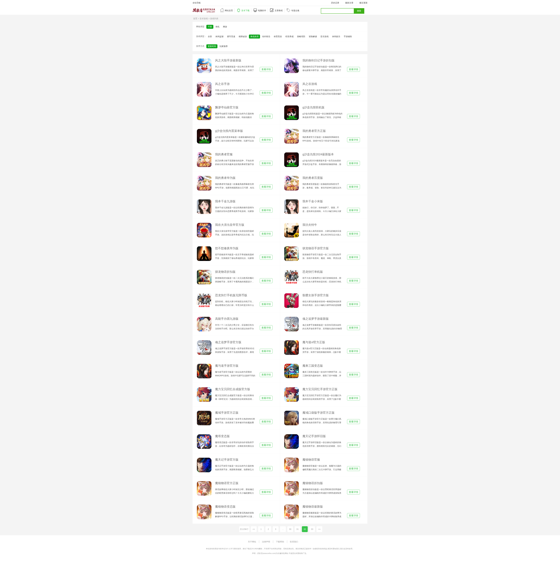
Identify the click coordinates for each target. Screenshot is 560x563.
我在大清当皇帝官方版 (229, 224)
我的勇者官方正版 (314, 130)
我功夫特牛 (309, 224)
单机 (217, 27)
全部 (210, 36)
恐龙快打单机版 (312, 271)
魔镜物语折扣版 (312, 483)
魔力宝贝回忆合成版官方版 (232, 389)
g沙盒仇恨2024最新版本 (318, 154)
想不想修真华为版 (226, 248)
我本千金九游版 (225, 201)
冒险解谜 (313, 36)
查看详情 (266, 69)
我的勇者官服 (224, 154)
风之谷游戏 (309, 83)
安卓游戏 (204, 18)
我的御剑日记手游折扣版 (318, 60)
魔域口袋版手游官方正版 (318, 412)
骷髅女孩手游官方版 (315, 295)
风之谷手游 (222, 83)
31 (297, 529)
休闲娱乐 (336, 36)
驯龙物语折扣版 (225, 271)
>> (319, 529)
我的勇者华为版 (225, 177)
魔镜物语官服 (311, 459)
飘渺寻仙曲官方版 (226, 107)
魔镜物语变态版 (225, 506)
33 (312, 529)
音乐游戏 (324, 36)
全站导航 (196, 3)
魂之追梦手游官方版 (228, 342)
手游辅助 (348, 36)
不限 (210, 27)
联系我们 (294, 542)
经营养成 (289, 36)
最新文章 (349, 3)
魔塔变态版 (222, 436)
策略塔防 (301, 36)
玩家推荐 (223, 46)
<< (254, 529)
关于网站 (252, 542)
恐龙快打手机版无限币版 (231, 295)
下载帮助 (280, 542)
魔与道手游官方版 (226, 365)
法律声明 (266, 542)
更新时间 (212, 46)
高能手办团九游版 (226, 318)
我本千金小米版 (312, 201)
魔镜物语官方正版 (226, 483)
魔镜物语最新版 (312, 506)
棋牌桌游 (243, 36)
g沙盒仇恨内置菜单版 (229, 130)
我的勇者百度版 (312, 177)
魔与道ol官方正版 (313, 342)
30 (290, 529)
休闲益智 (219, 36)
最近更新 (363, 3)
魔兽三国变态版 (312, 365)
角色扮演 (254, 36)
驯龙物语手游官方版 (315, 248)
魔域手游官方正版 (226, 412)
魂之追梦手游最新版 (315, 318)
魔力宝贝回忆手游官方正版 (319, 389)
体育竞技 (278, 36)
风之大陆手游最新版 (228, 60)
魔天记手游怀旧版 (314, 436)
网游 (225, 27)
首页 (195, 18)
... (283, 529)
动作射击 (266, 36)
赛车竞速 (231, 36)
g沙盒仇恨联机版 (313, 107)
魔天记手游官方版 (226, 459)
